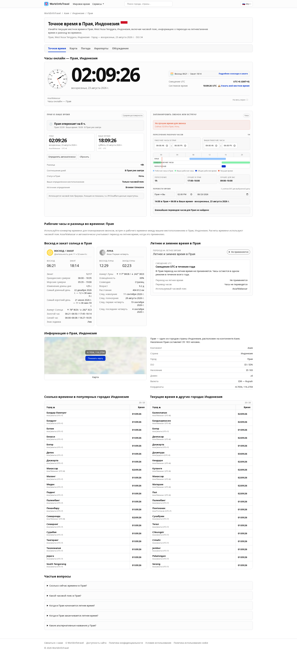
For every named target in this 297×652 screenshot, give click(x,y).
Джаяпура (158, 452)
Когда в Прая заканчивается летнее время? (73, 615)
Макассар (52, 468)
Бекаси (51, 436)
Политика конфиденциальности (126, 642)
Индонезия (78, 13)
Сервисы (97, 3)
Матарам (157, 484)
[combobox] (148, 4)
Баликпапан (159, 412)
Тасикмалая (54, 548)
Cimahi (156, 540)
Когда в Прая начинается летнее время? (72, 605)
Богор (50, 444)
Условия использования (158, 642)
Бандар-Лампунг (57, 412)
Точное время (57, 48)
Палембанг (53, 500)
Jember (156, 548)
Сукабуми (158, 516)
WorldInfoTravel (52, 13)
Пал (154, 492)
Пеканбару (53, 508)
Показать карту (95, 358)
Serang (156, 564)
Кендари (157, 460)
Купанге (157, 468)
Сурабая (51, 532)
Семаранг (52, 524)
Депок (50, 452)
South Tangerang (56, 564)
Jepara (50, 555)
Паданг (51, 492)
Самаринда (53, 516)
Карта (73, 48)
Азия (66, 13)
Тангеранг (52, 540)
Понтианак (158, 508)
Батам (50, 428)
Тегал (155, 524)
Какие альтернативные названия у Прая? (72, 625)
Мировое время (81, 3)
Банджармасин (161, 420)
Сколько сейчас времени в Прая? (68, 585)
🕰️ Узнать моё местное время (234, 85)
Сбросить (84, 156)
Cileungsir (158, 532)
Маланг (51, 476)
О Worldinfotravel (74, 642)
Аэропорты (101, 48)
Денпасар (158, 436)
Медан (50, 484)
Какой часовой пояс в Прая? (65, 595)
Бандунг (51, 420)
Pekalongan (159, 555)
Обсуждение (120, 48)
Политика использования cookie (191, 642)
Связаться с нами (53, 642)
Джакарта (52, 460)
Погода (85, 48)
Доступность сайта (96, 642)
